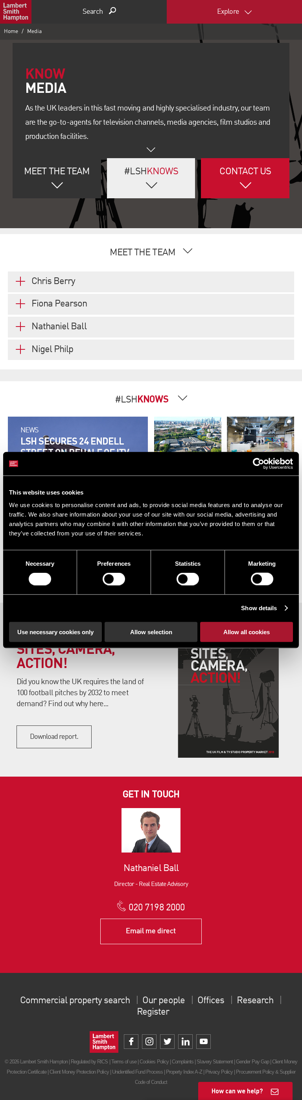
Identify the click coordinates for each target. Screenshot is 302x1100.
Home (11, 31)
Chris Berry (53, 281)
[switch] (114, 579)
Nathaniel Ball (59, 327)
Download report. (54, 736)
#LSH (151, 172)
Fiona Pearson (59, 304)
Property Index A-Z (184, 1072)
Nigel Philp (52, 349)
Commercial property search (75, 1001)
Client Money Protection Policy (79, 1072)
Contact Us (245, 172)
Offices (210, 1001)
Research (255, 1001)
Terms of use (123, 1062)
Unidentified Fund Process (137, 1072)
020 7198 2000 (157, 908)
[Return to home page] (15, 12)
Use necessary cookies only (55, 631)
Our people (163, 1001)
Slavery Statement (215, 1062)
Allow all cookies (246, 631)
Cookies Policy (154, 1062)
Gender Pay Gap (252, 1062)
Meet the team (57, 172)
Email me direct (151, 931)
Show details (259, 608)
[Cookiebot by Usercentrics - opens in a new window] (258, 464)
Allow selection (151, 631)
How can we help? (237, 1091)
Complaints (182, 1062)
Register (153, 1012)
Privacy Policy (219, 1072)
